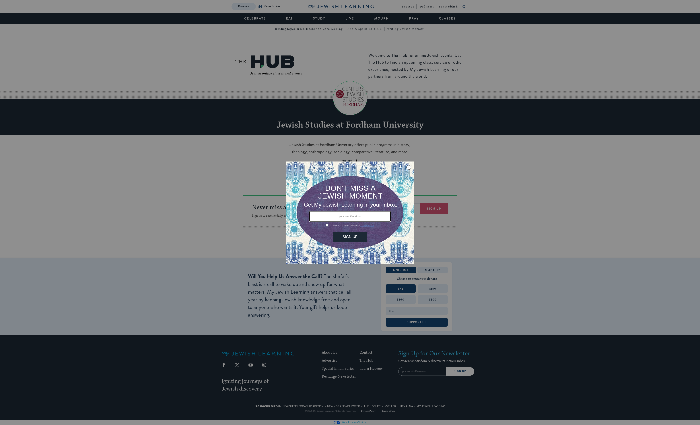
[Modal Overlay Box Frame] (350, 212)
